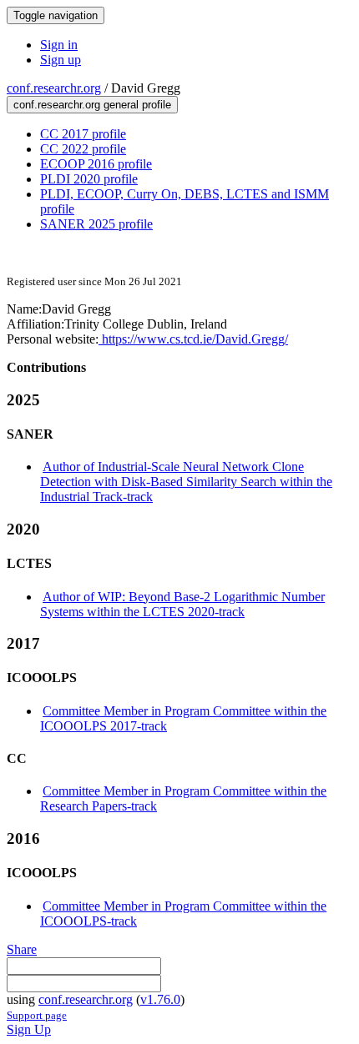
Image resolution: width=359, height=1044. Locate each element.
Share (22, 949)
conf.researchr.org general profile (92, 104)
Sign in (59, 45)
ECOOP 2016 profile (96, 164)
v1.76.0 (160, 999)
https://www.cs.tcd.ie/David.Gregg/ (193, 339)
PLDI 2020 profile (89, 179)
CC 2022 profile (83, 149)
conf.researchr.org (54, 88)
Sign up (60, 60)
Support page (37, 1015)
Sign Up (29, 1029)
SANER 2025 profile (96, 224)
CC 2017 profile (83, 134)
